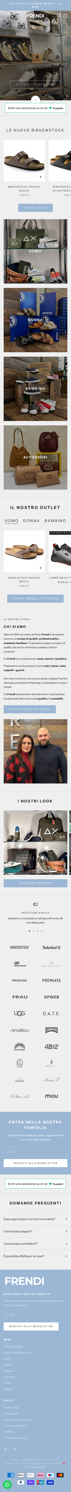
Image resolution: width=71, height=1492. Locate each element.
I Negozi (8, 1389)
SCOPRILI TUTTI (35, 207)
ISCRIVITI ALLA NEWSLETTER (35, 1163)
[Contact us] (7, 1484)
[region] (35, 55)
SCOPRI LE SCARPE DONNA (35, 84)
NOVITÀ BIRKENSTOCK (17, 1352)
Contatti (8, 1431)
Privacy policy (11, 1407)
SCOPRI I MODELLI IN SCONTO (35, 598)
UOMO (12, 520)
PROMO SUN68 (13, 1346)
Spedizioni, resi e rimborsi (18, 1419)
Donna (7, 1365)
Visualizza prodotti (35, 883)
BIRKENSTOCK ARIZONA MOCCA (24, 188)
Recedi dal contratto (15, 1437)
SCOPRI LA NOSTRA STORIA (30, 709)
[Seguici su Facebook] (5, 1449)
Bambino (9, 1371)
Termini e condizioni (15, 1425)
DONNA (31, 520)
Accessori (9, 1377)
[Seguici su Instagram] (15, 1449)
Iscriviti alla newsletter (31, 1326)
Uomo (7, 1358)
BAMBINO (55, 520)
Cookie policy (11, 1413)
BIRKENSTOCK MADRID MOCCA (24, 579)
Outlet (7, 1383)
